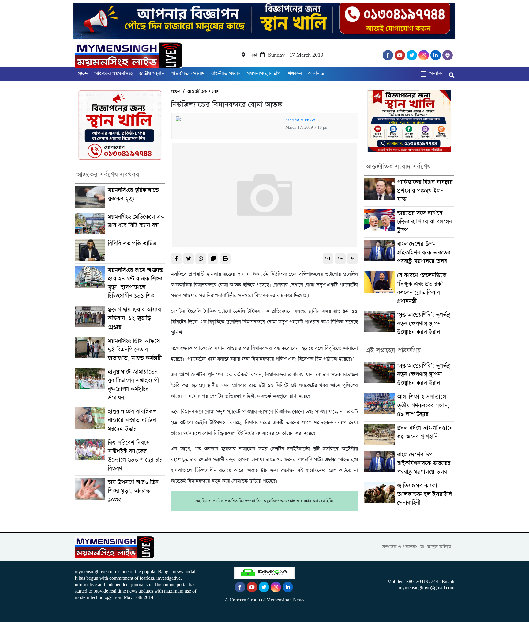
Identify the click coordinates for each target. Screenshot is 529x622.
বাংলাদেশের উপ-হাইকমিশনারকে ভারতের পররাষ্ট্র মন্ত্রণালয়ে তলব (423, 252)
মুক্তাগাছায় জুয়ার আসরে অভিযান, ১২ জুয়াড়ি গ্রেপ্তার (134, 318)
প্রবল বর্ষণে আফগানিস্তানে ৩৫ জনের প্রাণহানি (424, 432)
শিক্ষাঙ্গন (294, 73)
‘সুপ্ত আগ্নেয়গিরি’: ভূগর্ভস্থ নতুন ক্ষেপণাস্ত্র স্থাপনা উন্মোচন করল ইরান (423, 323)
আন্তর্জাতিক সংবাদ (188, 73)
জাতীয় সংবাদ (151, 73)
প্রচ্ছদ (83, 73)
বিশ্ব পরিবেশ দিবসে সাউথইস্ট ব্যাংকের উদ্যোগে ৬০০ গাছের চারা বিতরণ (136, 456)
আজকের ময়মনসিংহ (113, 73)
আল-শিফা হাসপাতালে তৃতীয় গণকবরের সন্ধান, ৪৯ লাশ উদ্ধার (423, 405)
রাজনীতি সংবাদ (226, 73)
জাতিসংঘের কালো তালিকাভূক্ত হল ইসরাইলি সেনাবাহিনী (424, 494)
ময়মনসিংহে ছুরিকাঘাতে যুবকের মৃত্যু (133, 194)
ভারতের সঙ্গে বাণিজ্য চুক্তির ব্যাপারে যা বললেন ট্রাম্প (424, 222)
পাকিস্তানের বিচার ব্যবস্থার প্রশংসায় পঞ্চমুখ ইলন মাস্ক (424, 191)
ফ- (340, 258)
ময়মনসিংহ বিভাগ (263, 73)
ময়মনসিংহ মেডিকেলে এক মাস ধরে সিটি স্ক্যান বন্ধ (136, 221)
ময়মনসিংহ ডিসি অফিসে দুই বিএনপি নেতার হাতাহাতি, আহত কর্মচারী (135, 349)
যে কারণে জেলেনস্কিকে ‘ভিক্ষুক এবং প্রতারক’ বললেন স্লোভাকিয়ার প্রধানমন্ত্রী (421, 288)
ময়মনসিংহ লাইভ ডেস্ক (300, 119)
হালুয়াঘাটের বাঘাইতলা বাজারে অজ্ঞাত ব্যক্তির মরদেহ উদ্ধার (133, 420)
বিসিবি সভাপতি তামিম (132, 243)
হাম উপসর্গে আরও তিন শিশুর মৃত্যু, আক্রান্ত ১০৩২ (133, 491)
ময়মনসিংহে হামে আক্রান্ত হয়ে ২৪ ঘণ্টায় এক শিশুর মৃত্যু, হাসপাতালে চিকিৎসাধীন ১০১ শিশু (135, 283)
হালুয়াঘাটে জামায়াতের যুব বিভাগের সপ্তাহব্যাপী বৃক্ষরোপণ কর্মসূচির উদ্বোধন (133, 385)
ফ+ (328, 258)
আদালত (316, 73)
